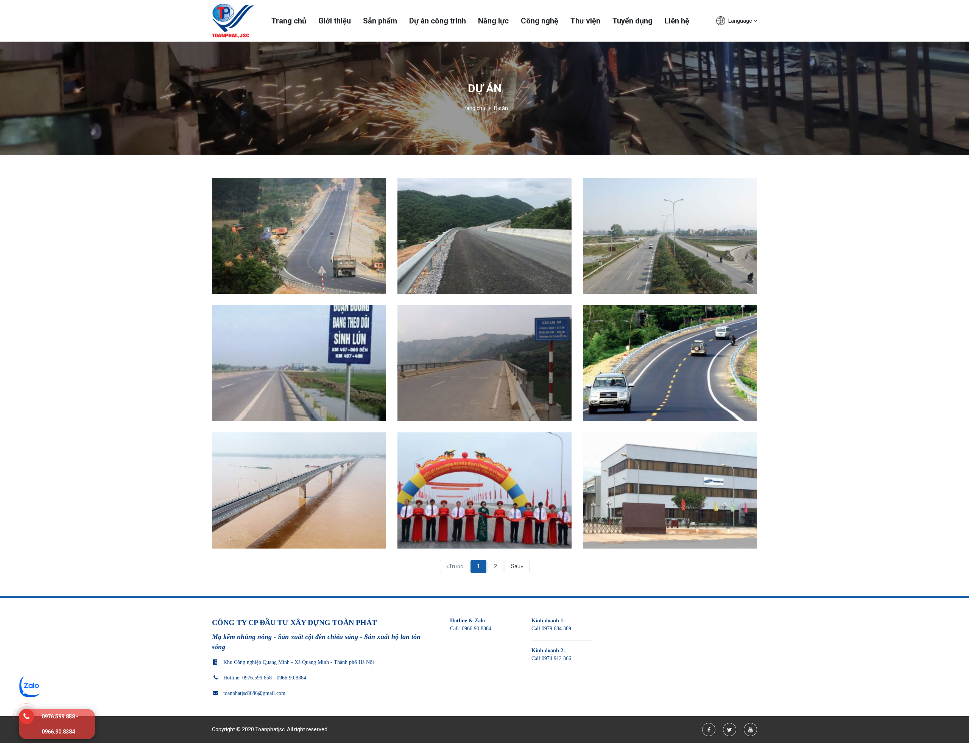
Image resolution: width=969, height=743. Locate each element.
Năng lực (493, 20)
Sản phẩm (380, 20)
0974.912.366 (556, 658)
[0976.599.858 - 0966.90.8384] (26, 716)
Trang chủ (288, 20)
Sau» (517, 566)
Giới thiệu (334, 20)
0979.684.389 (556, 628)
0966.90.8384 (476, 628)
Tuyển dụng (632, 20)
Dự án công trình (437, 20)
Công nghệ (539, 20)
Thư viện (585, 20)
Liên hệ (677, 20)
